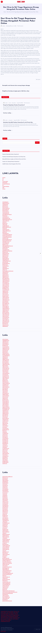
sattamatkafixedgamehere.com (7, 573)
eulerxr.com (4, 550)
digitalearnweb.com (5, 203)
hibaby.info (4, 575)
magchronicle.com (5, 274)
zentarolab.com (5, 457)
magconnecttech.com (5, 554)
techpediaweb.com (5, 287)
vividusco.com (4, 494)
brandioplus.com (5, 439)
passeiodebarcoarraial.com (7, 214)
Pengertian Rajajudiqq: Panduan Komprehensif (10, 154)
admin (6, 102)
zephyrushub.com (5, 480)
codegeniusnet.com (5, 359)
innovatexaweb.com (5, 346)
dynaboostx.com (5, 515)
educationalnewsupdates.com (7, 476)
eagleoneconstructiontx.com (7, 563)
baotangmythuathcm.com (6, 240)
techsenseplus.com (5, 298)
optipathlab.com (5, 481)
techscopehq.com (5, 414)
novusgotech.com (5, 433)
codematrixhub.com (5, 297)
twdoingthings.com (5, 259)
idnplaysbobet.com (5, 569)
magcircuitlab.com (5, 378)
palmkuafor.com (5, 205)
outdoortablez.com (5, 268)
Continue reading (7, 130)
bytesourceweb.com (5, 312)
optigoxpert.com (5, 511)
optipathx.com (4, 424)
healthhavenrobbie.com (6, 560)
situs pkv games (5, 181)
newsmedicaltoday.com (6, 584)
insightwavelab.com (5, 540)
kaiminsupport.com (5, 209)
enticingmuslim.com (5, 249)
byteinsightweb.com (5, 278)
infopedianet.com (5, 410)
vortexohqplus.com (5, 520)
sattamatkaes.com (5, 233)
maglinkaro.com (5, 398)
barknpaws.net (4, 223)
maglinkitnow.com (5, 277)
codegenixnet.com (5, 311)
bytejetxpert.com (5, 323)
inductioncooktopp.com (6, 583)
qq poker (10, 617)
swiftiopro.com (4, 521)
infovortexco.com (5, 388)
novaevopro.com (5, 504)
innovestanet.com (5, 428)
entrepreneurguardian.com (7, 574)
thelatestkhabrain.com (6, 218)
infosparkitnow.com (5, 349)
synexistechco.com (5, 491)
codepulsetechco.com (6, 364)
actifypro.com (4, 514)
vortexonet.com (4, 486)
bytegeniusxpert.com (5, 354)
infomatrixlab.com (5, 403)
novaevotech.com (5, 374)
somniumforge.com (5, 243)
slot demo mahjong (5, 186)
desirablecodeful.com (6, 263)
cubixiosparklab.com (5, 373)
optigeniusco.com (5, 501)
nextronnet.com (5, 434)
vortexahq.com (4, 495)
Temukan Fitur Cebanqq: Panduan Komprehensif (10, 161)
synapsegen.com (5, 442)
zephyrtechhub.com (5, 453)
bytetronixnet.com (5, 322)
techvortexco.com (5, 350)
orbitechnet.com (5, 449)
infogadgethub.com (5, 340)
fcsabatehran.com (5, 254)
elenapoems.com (5, 252)
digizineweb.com (5, 365)
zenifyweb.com (4, 555)
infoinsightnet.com (5, 360)
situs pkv (15, 611)
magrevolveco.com (5, 316)
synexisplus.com (5, 485)
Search (5, 138)
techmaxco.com (4, 525)
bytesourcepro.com (5, 400)
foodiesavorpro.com (5, 536)
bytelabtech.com (5, 345)
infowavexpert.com (5, 294)
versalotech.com (5, 524)
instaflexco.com (5, 516)
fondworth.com (4, 215)
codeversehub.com (5, 404)
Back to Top (38, 629)
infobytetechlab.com (5, 308)
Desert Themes (3, 631)
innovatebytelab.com (6, 355)
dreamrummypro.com (6, 208)
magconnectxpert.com (6, 383)
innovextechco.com (5, 375)
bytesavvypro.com (5, 302)
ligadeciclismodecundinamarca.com (8, 590)
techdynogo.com (5, 273)
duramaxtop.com (5, 257)
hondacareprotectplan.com (6, 235)
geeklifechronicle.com (6, 534)
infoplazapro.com (5, 292)
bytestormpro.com (5, 544)
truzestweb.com (5, 454)
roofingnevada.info (5, 585)
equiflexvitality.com (5, 564)
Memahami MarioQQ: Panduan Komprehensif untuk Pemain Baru (13, 156)
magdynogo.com (5, 326)
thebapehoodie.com (5, 247)
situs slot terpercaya (10, 612)
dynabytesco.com (5, 529)
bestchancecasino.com (6, 579)
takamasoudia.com (5, 258)
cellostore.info (4, 224)
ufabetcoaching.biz (5, 595)
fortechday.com (5, 599)
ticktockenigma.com (5, 549)
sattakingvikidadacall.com (6, 570)
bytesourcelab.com (5, 418)
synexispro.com (4, 588)
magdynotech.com (5, 413)
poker (3, 187)
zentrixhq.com (4, 427)
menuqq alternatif (4, 611)
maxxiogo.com (4, 432)
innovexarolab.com (5, 307)
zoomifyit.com (4, 463)
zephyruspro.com (5, 423)
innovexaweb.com (5, 438)
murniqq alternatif (11, 616)
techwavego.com (5, 390)
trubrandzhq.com (5, 506)
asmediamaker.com (5, 225)
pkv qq (9, 611)
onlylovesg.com (5, 565)
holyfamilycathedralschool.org (7, 593)
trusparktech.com (5, 505)
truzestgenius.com (5, 384)
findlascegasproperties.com (7, 559)
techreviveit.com (5, 293)
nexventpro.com (5, 509)
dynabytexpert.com (5, 429)
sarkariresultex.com (5, 220)
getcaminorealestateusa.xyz (7, 600)
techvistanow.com (5, 370)
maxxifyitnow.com (5, 420)
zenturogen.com (5, 437)
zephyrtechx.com (5, 510)
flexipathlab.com (5, 443)
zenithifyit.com (4, 496)
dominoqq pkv (4, 182)
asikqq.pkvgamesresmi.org (5, 621)
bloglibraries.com (5, 244)
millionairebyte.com (5, 598)
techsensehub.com (5, 344)
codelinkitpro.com (5, 341)
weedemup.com (5, 578)
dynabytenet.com (5, 399)
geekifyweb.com (5, 351)
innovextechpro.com (5, 283)
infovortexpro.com (5, 318)
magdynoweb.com (5, 394)
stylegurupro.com (5, 530)
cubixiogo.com (4, 447)
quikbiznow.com (5, 458)
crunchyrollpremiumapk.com (7, 234)
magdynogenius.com (5, 279)
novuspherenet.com (5, 448)
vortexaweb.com (5, 500)
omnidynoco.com (5, 452)
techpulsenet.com (5, 385)
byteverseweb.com (5, 405)
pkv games (38, 79)
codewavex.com (5, 379)
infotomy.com (4, 269)
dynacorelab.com (5, 490)
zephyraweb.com (5, 499)
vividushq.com (4, 444)
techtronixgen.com (5, 282)
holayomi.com (4, 589)
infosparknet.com (5, 419)
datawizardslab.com (5, 531)
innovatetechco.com (5, 289)
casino (10, 102)
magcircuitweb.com (5, 284)
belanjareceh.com (5, 210)
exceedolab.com (5, 526)
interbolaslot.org (5, 204)
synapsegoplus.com (5, 409)
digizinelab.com (5, 389)
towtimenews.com (5, 238)
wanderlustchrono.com (6, 545)
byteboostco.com (5, 380)
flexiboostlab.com (5, 519)
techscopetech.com (5, 393)
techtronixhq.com (5, 339)
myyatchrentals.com (5, 229)
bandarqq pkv (15, 617)
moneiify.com (4, 228)
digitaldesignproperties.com (7, 219)
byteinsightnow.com (5, 313)
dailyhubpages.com (5, 568)
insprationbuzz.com (5, 213)
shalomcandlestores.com (6, 230)
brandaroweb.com (5, 462)
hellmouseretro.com (5, 253)
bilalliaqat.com (5, 580)
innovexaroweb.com (5, 395)
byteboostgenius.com (6, 408)
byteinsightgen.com (5, 303)
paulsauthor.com (5, 262)
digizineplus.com (5, 415)
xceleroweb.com (5, 459)
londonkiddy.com (5, 594)
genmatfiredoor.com (5, 558)
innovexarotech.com (5, 317)
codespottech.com (5, 272)
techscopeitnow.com (5, 321)
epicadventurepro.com (6, 539)
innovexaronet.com (5, 369)
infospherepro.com (5, 535)
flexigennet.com (5, 264)
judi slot (3, 177)
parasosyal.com (5, 248)
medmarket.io (4, 267)
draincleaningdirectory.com (7, 239)
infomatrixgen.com (5, 306)
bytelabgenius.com (5, 288)
